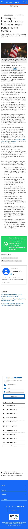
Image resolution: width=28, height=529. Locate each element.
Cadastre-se (14, 396)
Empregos (4, 494)
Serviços (4, 490)
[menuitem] (14, 485)
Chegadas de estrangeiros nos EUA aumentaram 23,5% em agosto (11, 295)
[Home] (1, 472)
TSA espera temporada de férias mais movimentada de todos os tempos (12, 304)
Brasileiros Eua (6, 261)
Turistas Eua (13, 258)
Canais (3, 485)
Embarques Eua (16, 261)
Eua (3, 258)
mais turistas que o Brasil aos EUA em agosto (13, 140)
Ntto (7, 258)
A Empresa (4, 499)
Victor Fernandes (8, 15)
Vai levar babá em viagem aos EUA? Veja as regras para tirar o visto (14, 299)
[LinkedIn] (11, 274)
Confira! (21, 279)
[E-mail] (13, 274)
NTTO (15, 69)
